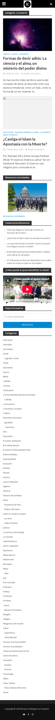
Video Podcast (10, 135)
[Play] (7, 302)
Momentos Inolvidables (14, 216)
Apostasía (8, 132)
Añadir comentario (32, 73)
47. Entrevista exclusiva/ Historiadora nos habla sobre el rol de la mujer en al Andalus (29, 262)
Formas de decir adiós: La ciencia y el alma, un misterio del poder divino (25, 63)
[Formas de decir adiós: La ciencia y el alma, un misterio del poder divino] (27, 34)
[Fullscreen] (47, 302)
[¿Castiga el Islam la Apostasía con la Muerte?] (27, 112)
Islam (14, 54)
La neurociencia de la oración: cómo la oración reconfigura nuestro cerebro (28, 245)
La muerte (24, 54)
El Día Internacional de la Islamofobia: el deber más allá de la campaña (28, 253)
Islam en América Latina (27, 132)
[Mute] (41, 302)
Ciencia (6, 54)
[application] (27, 289)
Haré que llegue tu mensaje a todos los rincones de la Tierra (25, 231)
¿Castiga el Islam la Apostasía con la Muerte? (25, 141)
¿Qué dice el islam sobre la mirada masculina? (29, 238)
